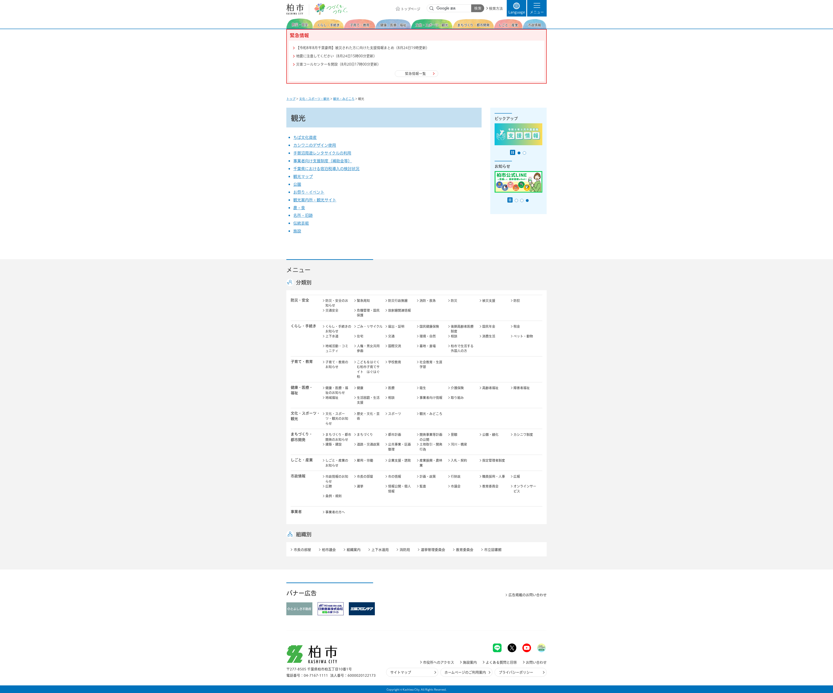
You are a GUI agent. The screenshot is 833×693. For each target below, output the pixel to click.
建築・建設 (333, 444)
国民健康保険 (429, 326)
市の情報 (394, 476)
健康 (360, 387)
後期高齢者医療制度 (462, 329)
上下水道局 (380, 549)
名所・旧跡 (303, 215)
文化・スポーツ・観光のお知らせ (336, 418)
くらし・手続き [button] (303, 326)
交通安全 (331, 310)
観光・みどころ (343, 98)
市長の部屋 (365, 476)
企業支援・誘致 (399, 460)
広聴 (328, 486)
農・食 (299, 208)
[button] (537, 8)
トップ (290, 98)
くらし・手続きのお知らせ (338, 329)
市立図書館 (493, 549)
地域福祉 (331, 397)
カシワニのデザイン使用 (314, 145)
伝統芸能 (301, 223)
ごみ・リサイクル (369, 326)
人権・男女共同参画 (368, 348)
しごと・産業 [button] (302, 460)
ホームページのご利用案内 (465, 672)
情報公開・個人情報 (399, 489)
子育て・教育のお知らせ (336, 364)
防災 (454, 300)
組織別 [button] (304, 534)
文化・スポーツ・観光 (314, 98)
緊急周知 (363, 300)
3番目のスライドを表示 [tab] (527, 200)
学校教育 (394, 362)
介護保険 (457, 387)
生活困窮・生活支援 (368, 400)
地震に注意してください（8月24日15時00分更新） (336, 56)
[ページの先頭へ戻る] (537, 632)
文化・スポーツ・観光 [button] (305, 416)
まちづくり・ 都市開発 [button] (302, 436)
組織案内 (354, 549)
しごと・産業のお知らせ (336, 463)
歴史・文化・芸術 (368, 416)
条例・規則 (333, 496)
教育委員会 (490, 486)
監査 (423, 486)
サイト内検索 (432, 8)
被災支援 (488, 300)
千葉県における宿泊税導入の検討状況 (326, 169)
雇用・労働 (365, 460)
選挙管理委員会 (433, 549)
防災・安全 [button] (300, 300)
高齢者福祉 (490, 387)
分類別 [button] (304, 282)
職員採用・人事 (493, 476)
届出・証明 (396, 326)
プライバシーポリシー (516, 672)
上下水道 (331, 336)
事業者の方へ (335, 512)
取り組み (457, 397)
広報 (516, 476)
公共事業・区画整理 (399, 447)
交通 (391, 336)
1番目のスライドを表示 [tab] (519, 153)
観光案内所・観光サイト (314, 200)
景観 (454, 434)
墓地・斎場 (428, 346)
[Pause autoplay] (512, 152)
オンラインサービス (524, 489)
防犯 (516, 300)
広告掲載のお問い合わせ (527, 595)
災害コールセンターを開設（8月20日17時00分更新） (338, 64)
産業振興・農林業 (431, 463)
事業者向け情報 (431, 397)
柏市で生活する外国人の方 (462, 348)
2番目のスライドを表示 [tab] (524, 153)
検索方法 (496, 8)
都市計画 (394, 434)
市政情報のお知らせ (336, 479)
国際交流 (394, 346)
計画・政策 (428, 476)
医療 (391, 387)
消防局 (405, 549)
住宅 (360, 336)
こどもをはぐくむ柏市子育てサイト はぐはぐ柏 (368, 369)
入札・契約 (459, 460)
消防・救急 (428, 300)
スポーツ (394, 413)
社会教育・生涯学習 (431, 364)
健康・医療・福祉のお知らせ (336, 390)
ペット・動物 (523, 336)
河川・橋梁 (459, 444)
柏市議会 (329, 549)
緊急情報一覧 (415, 73)
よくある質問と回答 (501, 662)
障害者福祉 (521, 387)
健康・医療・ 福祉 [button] (302, 390)
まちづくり (365, 434)
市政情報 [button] (298, 476)
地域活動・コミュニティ (336, 348)
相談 (454, 336)
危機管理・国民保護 (368, 313)
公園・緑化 (490, 434)
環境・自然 (428, 336)
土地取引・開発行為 (431, 447)
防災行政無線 (398, 300)
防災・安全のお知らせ (336, 303)
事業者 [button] (296, 511)
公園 (297, 184)
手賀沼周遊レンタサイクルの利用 (322, 153)
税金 (516, 326)
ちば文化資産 (305, 137)
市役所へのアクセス (438, 662)
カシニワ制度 (523, 434)
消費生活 (488, 336)
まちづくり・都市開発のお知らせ (338, 437)
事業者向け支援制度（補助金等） (322, 161)
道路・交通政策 (368, 444)
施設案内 (470, 662)
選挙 (360, 486)
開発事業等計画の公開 (431, 437)
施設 (297, 231)
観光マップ (303, 176)
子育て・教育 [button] (302, 361)
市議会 (456, 486)
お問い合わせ (536, 662)
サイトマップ (400, 672)
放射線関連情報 (399, 310)
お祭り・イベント (308, 192)
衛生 (423, 387)
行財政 (456, 476)
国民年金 (488, 326)
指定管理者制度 (493, 460)
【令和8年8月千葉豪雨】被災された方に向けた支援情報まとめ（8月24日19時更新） (362, 48)
